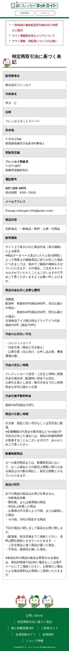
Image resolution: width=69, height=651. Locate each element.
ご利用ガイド (49, 628)
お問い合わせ (34, 615)
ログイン (45, 12)
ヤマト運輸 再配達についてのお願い (35, 40)
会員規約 (48, 634)
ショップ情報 (34, 640)
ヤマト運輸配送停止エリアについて (33, 35)
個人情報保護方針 (22, 628)
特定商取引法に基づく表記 (34, 622)
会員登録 (24, 12)
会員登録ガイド (26, 634)
